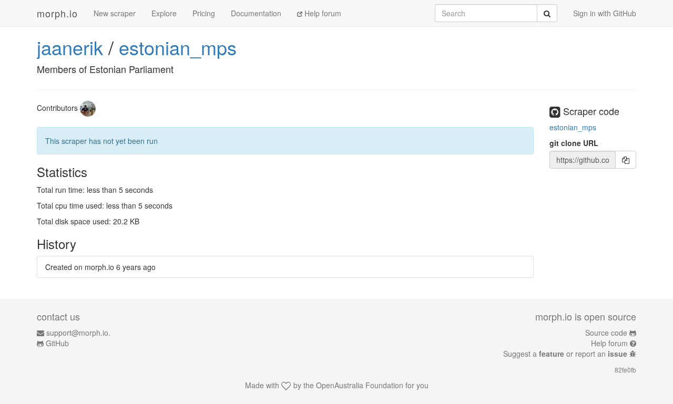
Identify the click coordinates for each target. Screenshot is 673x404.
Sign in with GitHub (604, 13)
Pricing (203, 13)
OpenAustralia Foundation (359, 385)
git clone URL (573, 143)
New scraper (115, 13)
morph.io (57, 13)
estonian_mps (178, 47)
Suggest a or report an (565, 353)
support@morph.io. (78, 332)
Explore (164, 13)
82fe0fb (625, 369)
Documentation (256, 13)
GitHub (57, 343)
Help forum (321, 13)
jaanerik (70, 47)
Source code (606, 332)
